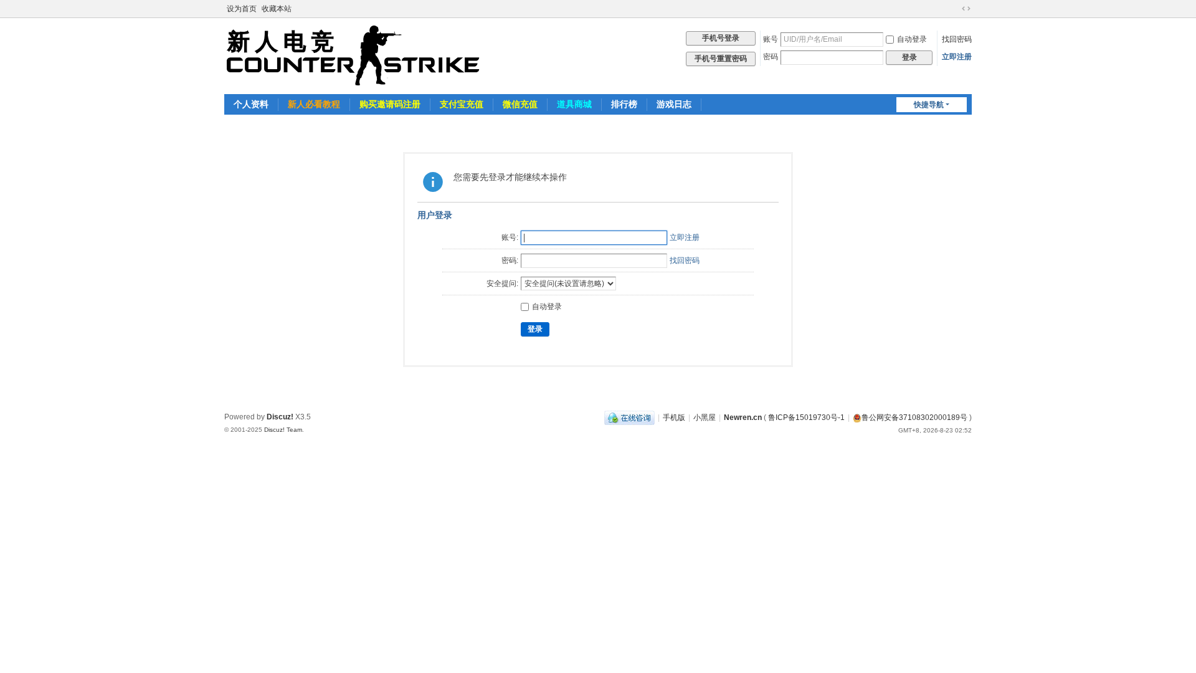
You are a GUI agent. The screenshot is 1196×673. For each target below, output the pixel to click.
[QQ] (629, 417)
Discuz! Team (283, 429)
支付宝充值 (461, 104)
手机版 (674, 417)
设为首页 (242, 8)
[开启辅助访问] (954, 8)
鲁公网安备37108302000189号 (914, 417)
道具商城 (574, 104)
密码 (770, 56)
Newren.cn (743, 417)
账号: (509, 237)
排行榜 (624, 104)
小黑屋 (704, 417)
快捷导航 (929, 104)
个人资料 (251, 104)
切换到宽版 (966, 8)
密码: (509, 260)
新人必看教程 (314, 104)
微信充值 (520, 104)
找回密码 (957, 39)
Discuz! (280, 417)
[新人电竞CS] (353, 54)
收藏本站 (277, 8)
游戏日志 (674, 104)
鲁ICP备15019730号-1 (806, 417)
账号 (770, 39)
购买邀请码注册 (389, 104)
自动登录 (912, 39)
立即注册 (957, 56)
